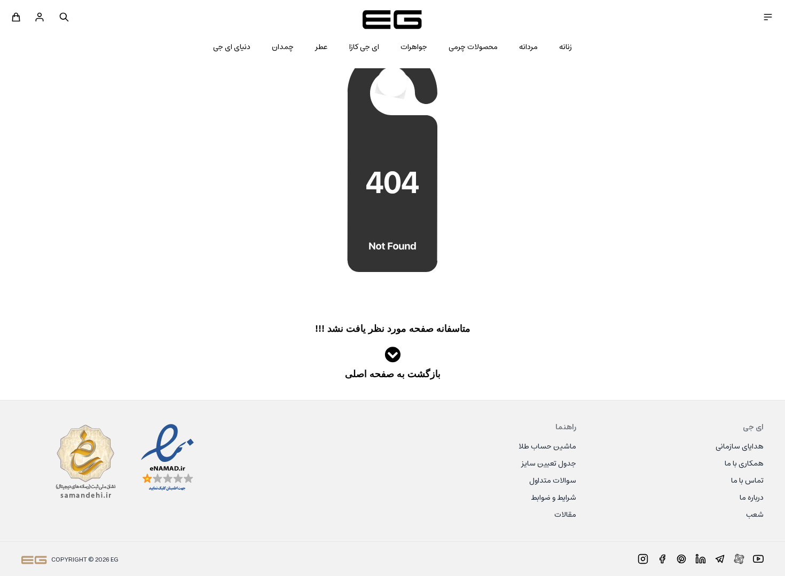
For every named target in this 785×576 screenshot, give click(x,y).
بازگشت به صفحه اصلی (393, 374)
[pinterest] (681, 559)
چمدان (283, 47)
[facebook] (662, 559)
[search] (64, 17)
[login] (39, 17)
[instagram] (643, 559)
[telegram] (720, 559)
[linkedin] (700, 559)
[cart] (16, 17)
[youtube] (758, 559)
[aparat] (739, 559)
